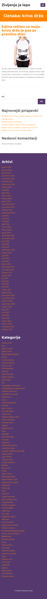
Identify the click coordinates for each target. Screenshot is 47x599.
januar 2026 (6, 173)
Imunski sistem (8, 411)
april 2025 (5, 193)
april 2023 (5, 247)
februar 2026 (7, 170)
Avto (3, 346)
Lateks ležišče (7, 454)
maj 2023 (5, 244)
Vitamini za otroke (9, 554)
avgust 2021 (6, 275)
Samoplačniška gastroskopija (13, 531)
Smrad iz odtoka (8, 539)
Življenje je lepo (16, 5)
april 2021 (5, 287)
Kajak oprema (7, 428)
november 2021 (8, 270)
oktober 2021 (7, 273)
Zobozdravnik (7, 573)
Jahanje (5, 425)
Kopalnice (5, 443)
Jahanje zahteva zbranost (12, 122)
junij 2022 (5, 258)
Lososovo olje (7, 460)
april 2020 (5, 318)
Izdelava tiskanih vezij (10, 417)
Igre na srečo (7, 408)
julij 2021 (5, 278)
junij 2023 (5, 241)
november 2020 (8, 298)
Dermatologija (7, 368)
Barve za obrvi (7, 349)
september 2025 (8, 184)
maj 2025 (5, 190)
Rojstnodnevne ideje (10, 525)
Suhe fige (5, 548)
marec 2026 (6, 167)
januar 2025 (6, 201)
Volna (4, 556)
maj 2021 (5, 284)
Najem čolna (7, 474)
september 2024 (8, 213)
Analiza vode (7, 343)
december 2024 (8, 204)
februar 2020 (7, 324)
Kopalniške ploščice (9, 445)
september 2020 (8, 304)
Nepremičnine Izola (9, 479)
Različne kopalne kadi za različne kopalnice (18, 125)
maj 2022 (5, 261)
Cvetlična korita (8, 360)
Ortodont (5, 494)
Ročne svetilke (7, 522)
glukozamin (6, 397)
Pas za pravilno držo (9, 499)
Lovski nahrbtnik (8, 462)
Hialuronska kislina (9, 403)
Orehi (4, 491)
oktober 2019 (7, 329)
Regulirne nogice (8, 517)
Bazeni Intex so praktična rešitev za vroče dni (20, 128)
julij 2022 (5, 255)
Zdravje (5, 568)
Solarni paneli (7, 545)
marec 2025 (6, 196)
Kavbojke (5, 434)
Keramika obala (8, 437)
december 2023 (8, 236)
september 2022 (8, 250)
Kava (4, 431)
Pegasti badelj (7, 502)
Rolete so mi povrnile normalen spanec (17, 130)
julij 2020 (5, 310)
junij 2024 (5, 219)
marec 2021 (6, 290)
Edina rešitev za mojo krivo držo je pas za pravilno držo (21, 30)
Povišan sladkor (8, 508)
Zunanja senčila (8, 576)
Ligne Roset (7, 457)
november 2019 (8, 327)
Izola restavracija (8, 420)
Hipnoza (5, 405)
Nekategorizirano (8, 477)
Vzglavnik (5, 565)
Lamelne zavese (8, 448)
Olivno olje (6, 488)
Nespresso (6, 485)
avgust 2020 (7, 307)
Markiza (5, 465)
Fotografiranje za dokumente (13, 388)
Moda (4, 471)
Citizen (4, 357)
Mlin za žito (6, 468)
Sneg (4, 542)
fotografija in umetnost (11, 386)
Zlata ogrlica (6, 571)
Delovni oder (7, 366)
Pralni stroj (6, 511)
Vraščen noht (7, 559)
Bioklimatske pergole (10, 354)
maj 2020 (5, 315)
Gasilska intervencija (10, 394)
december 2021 (8, 267)
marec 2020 (6, 321)
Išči (3, 97)
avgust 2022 (7, 253)
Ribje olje (5, 519)
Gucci (4, 400)
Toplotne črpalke (8, 551)
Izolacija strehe (8, 423)
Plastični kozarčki (8, 505)
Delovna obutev (8, 363)
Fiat (3, 383)
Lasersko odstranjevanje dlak (13, 451)
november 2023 (8, 238)
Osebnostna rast (8, 497)
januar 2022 (6, 264)
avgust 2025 (6, 187)
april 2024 (5, 224)
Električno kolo (7, 374)
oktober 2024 (7, 210)
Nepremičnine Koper (10, 482)
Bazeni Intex (7, 351)
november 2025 (8, 179)
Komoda (5, 440)
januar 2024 (6, 233)
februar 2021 (7, 293)
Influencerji (6, 414)
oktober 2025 (7, 182)
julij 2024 (5, 216)
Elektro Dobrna (8, 377)
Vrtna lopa (6, 562)
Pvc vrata (5, 514)
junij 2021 (5, 281)
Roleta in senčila (8, 528)
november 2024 (8, 207)
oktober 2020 (7, 301)
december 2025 (8, 176)
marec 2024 (6, 227)
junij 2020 (5, 312)
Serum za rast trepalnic (11, 534)
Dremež (5, 371)
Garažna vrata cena (9, 391)
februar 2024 (7, 230)
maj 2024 (5, 221)
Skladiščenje (6, 536)
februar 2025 (7, 199)
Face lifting (6, 380)
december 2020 (8, 295)
